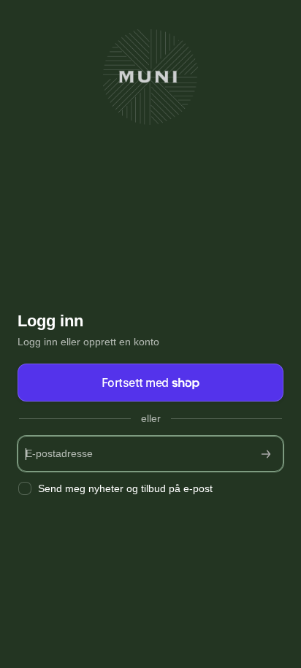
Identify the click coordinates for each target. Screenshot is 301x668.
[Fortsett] (266, 454)
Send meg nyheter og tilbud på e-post (125, 488)
